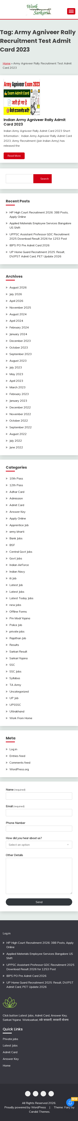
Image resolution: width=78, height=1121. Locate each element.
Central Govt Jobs (20, 551)
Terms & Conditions (51, 1093)
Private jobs (10, 1039)
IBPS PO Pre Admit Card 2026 (29, 245)
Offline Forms (18, 611)
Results (14, 645)
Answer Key (17, 511)
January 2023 (18, 400)
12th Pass (16, 485)
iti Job (13, 578)
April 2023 (16, 381)
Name (15, 789)
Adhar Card (16, 492)
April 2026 (16, 301)
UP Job (14, 698)
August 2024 (18, 314)
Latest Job (16, 585)
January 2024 (18, 334)
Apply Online (17, 518)
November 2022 (20, 414)
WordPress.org (19, 769)
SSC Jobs (15, 671)
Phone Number (15, 823)
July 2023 (15, 367)
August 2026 (18, 287)
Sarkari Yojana (18, 658)
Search (44, 178)
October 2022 (18, 420)
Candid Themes (39, 1111)
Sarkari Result (18, 651)
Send (39, 902)
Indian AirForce (19, 565)
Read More (14, 155)
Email (15, 806)
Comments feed (19, 762)
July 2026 (15, 294)
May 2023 (16, 374)
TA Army (15, 685)
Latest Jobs (16, 591)
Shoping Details (35, 1093)
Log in (13, 749)
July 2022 (15, 440)
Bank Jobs (15, 538)
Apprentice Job (19, 525)
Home (7, 63)
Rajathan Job (17, 638)
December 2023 (20, 341)
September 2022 (20, 427)
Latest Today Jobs (21, 598)
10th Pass (16, 478)
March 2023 (17, 387)
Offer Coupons (43, 1093)
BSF (12, 545)
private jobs (16, 631)
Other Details (14, 855)
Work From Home (20, 718)
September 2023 (20, 354)
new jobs (15, 605)
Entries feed (17, 756)
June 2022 (16, 447)
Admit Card (16, 505)
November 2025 (20, 307)
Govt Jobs (15, 558)
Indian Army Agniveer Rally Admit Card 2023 (35, 122)
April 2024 (16, 320)
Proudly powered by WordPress (25, 1107)
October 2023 (18, 347)
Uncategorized (19, 691)
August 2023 (18, 360)
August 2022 (18, 434)
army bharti (16, 531)
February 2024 (19, 327)
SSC (12, 664)
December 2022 (20, 407)
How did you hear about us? (24, 838)
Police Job (15, 625)
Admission (16, 498)
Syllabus (14, 678)
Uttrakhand (16, 711)
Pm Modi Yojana (19, 618)
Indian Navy (17, 571)
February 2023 (19, 394)
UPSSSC (15, 704)
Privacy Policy (27, 1093)
